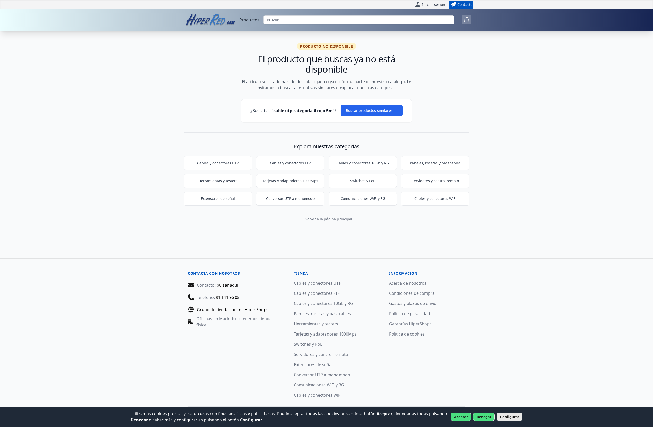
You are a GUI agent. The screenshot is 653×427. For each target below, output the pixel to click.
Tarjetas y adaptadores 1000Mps (290, 180)
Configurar (509, 416)
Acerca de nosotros (407, 283)
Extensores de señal (218, 198)
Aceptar (461, 416)
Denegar (483, 416)
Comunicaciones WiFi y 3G (363, 198)
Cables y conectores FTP (290, 163)
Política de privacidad (409, 313)
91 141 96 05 (228, 297)
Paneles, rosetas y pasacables (435, 163)
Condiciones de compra (412, 293)
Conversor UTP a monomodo (290, 198)
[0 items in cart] (466, 19)
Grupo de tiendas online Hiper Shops (232, 309)
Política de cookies (407, 334)
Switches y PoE (362, 180)
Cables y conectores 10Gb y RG (362, 163)
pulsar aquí (227, 285)
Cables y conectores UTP (218, 163)
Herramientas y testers (217, 180)
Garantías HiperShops (410, 324)
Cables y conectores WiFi (435, 198)
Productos (249, 20)
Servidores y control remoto (435, 180)
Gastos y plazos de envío (412, 303)
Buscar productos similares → (371, 110)
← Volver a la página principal (326, 219)
